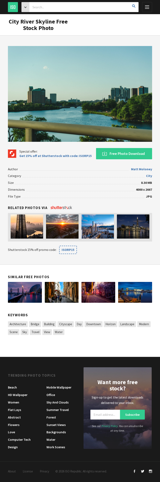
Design (13, 447)
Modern (144, 324)
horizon (110, 324)
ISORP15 (68, 250)
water (59, 332)
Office (50, 395)
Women (13, 402)
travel (35, 332)
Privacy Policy (109, 426)
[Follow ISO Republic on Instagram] (150, 472)
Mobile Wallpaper (58, 387)
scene (14, 332)
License (28, 471)
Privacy (44, 471)
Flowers (13, 425)
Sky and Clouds (57, 402)
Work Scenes (55, 447)
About (12, 471)
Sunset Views (56, 425)
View (47, 332)
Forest (51, 417)
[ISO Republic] (13, 7)
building (49, 324)
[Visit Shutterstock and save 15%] (61, 208)
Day (79, 324)
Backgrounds (56, 432)
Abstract (14, 417)
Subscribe (132, 414)
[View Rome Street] (62, 292)
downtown (93, 324)
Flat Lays (14, 410)
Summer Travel (57, 410)
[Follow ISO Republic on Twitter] (142, 472)
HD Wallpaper (18, 395)
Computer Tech (19, 439)
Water (50, 439)
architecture (18, 324)
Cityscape (65, 324)
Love (11, 432)
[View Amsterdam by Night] (135, 292)
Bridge (35, 324)
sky (24, 332)
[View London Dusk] (25, 292)
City (149, 176)
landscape (127, 324)
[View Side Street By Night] (98, 292)
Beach (12, 387)
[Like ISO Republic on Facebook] (134, 472)
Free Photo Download (127, 153)
